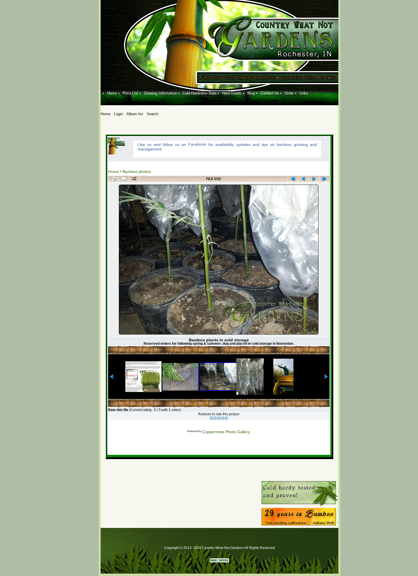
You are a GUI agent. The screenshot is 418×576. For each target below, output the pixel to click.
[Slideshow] (134, 179)
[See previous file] (303, 179)
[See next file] (314, 179)
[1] (211, 418)
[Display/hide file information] (124, 179)
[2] (215, 418)
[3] (219, 418)
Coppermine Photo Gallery (226, 432)
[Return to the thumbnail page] (113, 179)
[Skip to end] (324, 179)
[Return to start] (293, 179)
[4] (222, 418)
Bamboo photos (137, 171)
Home (113, 171)
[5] (226, 418)
